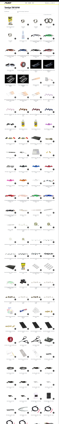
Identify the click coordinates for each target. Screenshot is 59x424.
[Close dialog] (46, 202)
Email (13, 218)
